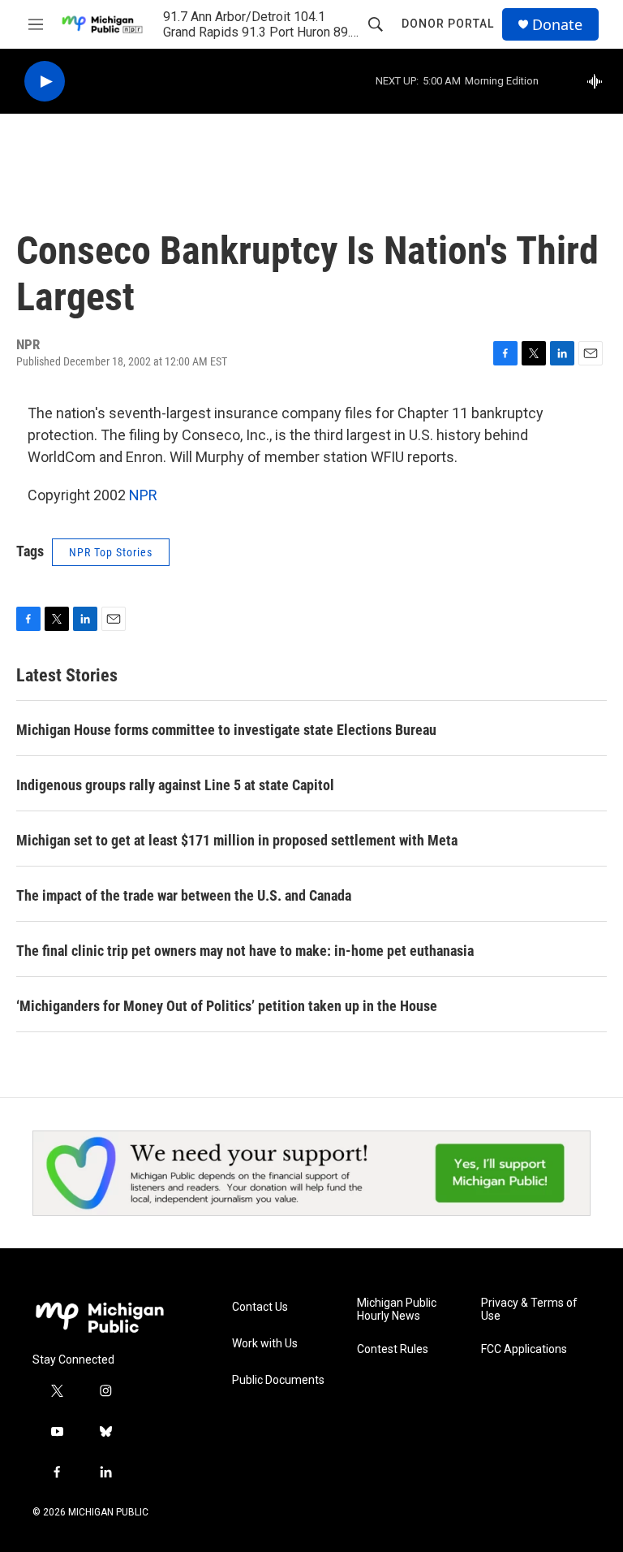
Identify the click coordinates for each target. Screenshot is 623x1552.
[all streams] (599, 81)
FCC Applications (524, 1349)
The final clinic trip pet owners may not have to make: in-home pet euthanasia (245, 950)
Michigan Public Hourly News (396, 1309)
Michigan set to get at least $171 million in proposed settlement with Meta (237, 840)
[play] (45, 81)
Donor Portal (448, 23)
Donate (557, 24)
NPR (143, 495)
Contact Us (260, 1307)
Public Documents (278, 1380)
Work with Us (265, 1344)
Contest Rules (392, 1349)
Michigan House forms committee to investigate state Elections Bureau (226, 729)
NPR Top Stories (111, 552)
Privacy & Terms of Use (529, 1309)
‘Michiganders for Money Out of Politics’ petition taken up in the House (226, 1005)
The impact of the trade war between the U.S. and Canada (183, 895)
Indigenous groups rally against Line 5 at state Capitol (175, 784)
